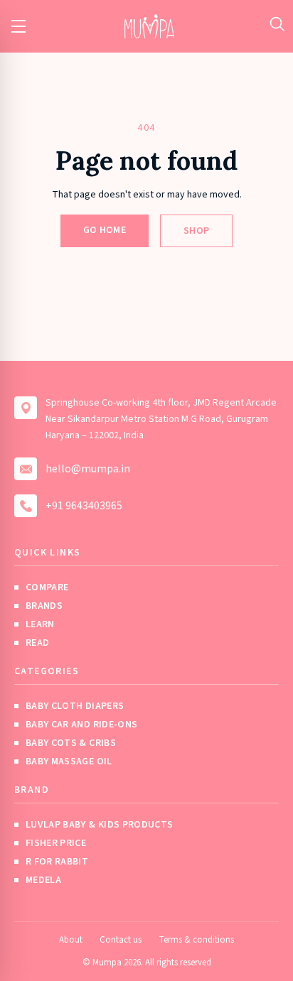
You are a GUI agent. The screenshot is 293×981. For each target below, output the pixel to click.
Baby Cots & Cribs (71, 743)
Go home (104, 230)
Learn (40, 624)
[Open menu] (18, 26)
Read (37, 643)
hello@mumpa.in (88, 469)
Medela (43, 880)
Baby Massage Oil (69, 761)
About (70, 939)
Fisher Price (56, 843)
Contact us (121, 939)
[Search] (277, 23)
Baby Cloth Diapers (75, 706)
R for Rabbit (57, 862)
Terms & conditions (196, 939)
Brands (44, 606)
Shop (196, 231)
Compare (47, 587)
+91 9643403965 (84, 506)
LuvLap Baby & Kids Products (99, 825)
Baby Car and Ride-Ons (81, 724)
